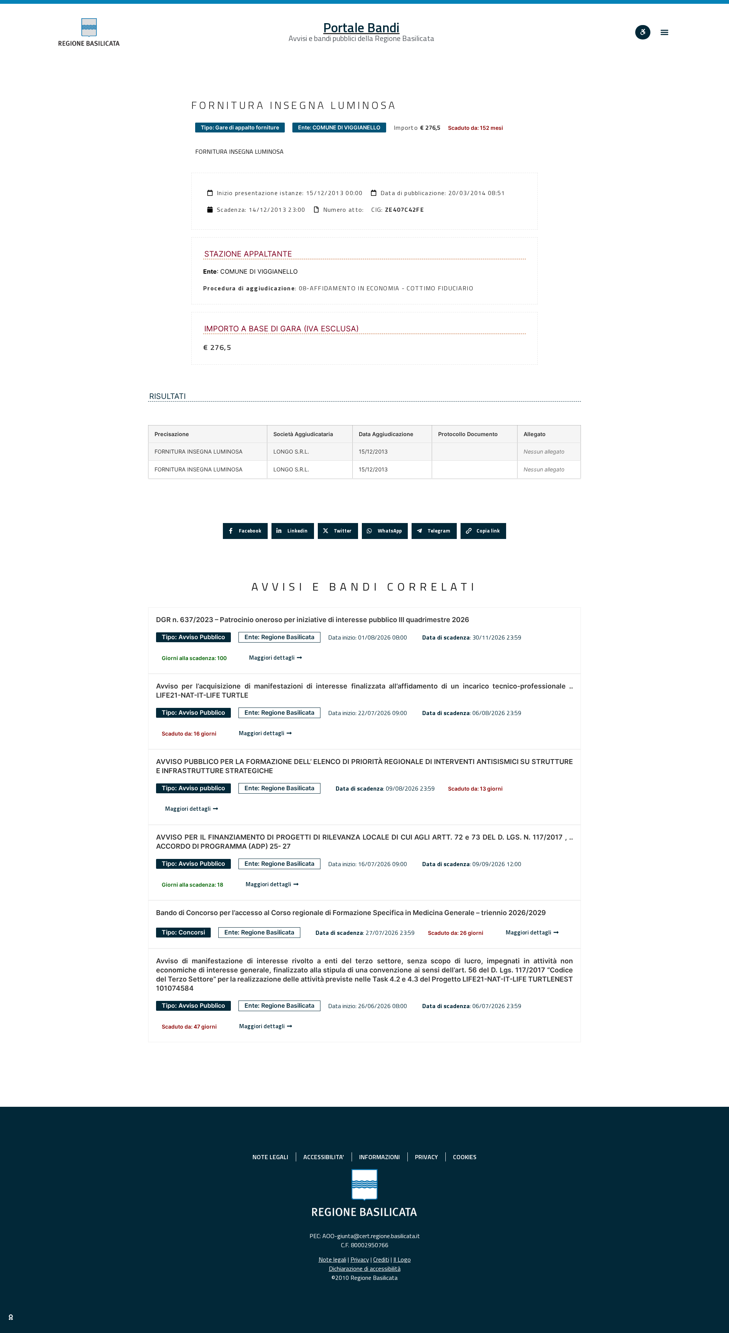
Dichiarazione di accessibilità (365, 1268)
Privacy (359, 1259)
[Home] (89, 32)
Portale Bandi (361, 27)
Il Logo (402, 1259)
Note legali (332, 1259)
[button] (664, 32)
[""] (642, 32)
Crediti (381, 1259)
